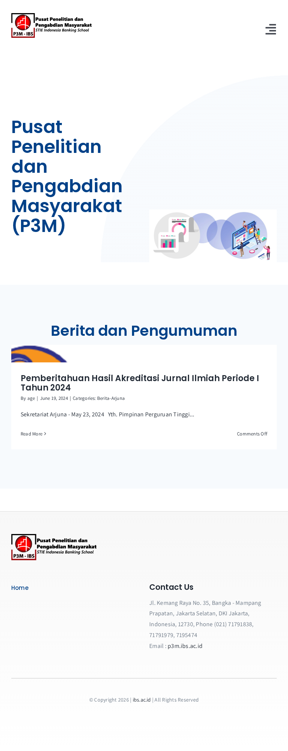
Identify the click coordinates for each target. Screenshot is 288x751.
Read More (31, 434)
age (31, 398)
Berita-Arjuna (111, 398)
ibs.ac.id (142, 699)
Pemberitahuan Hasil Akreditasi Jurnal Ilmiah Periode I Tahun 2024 (140, 383)
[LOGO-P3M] (52, 16)
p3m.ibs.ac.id (185, 646)
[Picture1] (54, 537)
